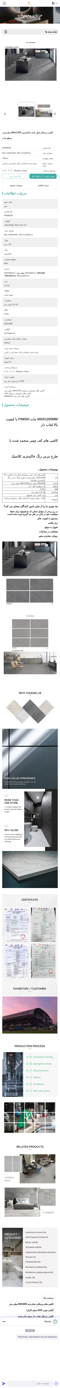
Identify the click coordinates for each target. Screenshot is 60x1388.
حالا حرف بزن (15, 176)
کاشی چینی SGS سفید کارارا (40, 1310)
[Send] (4, 1383)
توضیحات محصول (16, 186)
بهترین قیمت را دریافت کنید (43, 176)
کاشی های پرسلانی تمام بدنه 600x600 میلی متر (31, 1304)
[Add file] (56, 1383)
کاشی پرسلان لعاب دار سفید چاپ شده (36, 1316)
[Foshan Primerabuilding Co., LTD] (29, 3)
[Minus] (4, 1321)
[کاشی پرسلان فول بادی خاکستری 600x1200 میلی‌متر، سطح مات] (31, 71)
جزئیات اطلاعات (43, 186)
